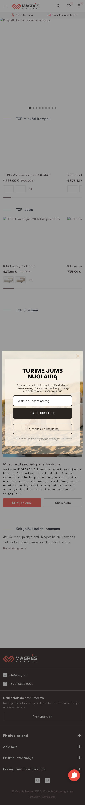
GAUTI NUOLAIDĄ (42, 413)
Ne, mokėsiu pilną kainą (42, 429)
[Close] (78, 356)
